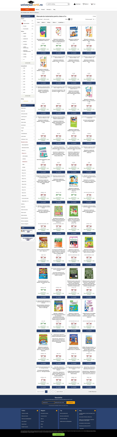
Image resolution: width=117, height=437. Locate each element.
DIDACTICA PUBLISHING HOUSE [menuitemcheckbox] (28, 51)
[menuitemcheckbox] (28, 101)
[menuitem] (28, 9)
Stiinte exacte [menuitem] (23, 212)
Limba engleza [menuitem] (25, 156)
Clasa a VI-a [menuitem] (24, 178)
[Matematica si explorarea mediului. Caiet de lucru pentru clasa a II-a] (73, 186)
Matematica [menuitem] (24, 161)
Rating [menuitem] (48, 22)
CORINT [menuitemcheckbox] (28, 36)
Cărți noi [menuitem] (37, 9)
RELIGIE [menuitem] (23, 167)
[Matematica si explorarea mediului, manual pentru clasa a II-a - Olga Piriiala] (73, 247)
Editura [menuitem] (54, 22)
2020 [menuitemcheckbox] (28, 73)
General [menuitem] (43, 22)
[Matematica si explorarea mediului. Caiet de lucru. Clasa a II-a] (73, 127)
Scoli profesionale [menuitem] (25, 198)
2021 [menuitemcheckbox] (28, 70)
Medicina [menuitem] (22, 204)
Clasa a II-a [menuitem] (24, 153)
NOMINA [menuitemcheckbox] (28, 54)
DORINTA (43, 162)
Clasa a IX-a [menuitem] (24, 187)
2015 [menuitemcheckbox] (28, 87)
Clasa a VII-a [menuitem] (24, 181)
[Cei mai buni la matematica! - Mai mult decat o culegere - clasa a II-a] (58, 87)
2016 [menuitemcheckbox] (28, 84)
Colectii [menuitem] (22, 127)
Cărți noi (42, 418)
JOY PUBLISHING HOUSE (73, 321)
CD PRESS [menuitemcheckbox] (28, 44)
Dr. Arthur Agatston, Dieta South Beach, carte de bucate (87, 414)
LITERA (89, 162)
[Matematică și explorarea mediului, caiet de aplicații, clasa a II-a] (43, 278)
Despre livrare (24, 424)
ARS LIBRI (58, 133)
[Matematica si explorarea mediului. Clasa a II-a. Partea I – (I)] (58, 57)
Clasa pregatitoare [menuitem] (25, 144)
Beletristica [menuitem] (23, 119)
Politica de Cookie (90, 430)
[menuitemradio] (72, 19)
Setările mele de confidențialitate (65, 421)
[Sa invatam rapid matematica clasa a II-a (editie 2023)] (89, 117)
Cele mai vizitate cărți (63, 418)
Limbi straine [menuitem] (23, 136)
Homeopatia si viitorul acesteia (84, 423)
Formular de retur (44, 416)
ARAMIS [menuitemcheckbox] (28, 33)
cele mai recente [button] (46, 19)
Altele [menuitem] (23, 164)
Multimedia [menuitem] (23, 206)
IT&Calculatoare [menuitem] (24, 133)
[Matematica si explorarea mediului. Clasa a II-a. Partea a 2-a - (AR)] (43, 117)
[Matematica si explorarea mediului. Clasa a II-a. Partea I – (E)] (89, 57)
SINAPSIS (43, 103)
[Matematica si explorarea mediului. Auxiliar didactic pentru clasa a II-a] (58, 176)
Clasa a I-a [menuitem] (23, 150)
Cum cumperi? (24, 421)
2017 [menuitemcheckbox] (28, 81)
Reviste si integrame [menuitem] (24, 223)
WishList (86, 4)
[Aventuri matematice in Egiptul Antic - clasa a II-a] (43, 247)
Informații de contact (44, 413)
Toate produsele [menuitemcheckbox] (28, 23)
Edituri (42, 424)
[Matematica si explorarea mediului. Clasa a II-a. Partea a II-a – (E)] (43, 67)
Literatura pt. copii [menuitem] (24, 139)
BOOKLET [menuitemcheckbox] (28, 41)
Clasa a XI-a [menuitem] (24, 192)
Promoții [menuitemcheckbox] (28, 26)
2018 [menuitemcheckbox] (28, 78)
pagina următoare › (60, 391)
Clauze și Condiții (31, 431)
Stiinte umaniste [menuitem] (24, 215)
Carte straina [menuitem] (23, 108)
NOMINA (72, 353)
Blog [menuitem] (54, 9)
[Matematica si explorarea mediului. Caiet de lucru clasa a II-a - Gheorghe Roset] (89, 207)
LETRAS (72, 287)
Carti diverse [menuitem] (23, 125)
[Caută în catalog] (68, 4)
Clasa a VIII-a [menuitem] (24, 184)
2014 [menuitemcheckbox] (28, 89)
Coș (93, 4)
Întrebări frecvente (25, 426)
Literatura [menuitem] (24, 158)
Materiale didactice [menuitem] (24, 218)
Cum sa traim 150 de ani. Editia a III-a (85, 416)
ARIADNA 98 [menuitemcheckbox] (28, 38)
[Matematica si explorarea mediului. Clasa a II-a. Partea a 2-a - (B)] (88, 97)
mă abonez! (70, 402)
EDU (42, 321)
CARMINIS (42, 192)
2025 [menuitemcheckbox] (28, 68)
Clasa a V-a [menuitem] (24, 175)
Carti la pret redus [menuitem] (24, 113)
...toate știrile (81, 428)
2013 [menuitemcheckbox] (28, 92)
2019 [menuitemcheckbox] (28, 76)
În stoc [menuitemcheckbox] (28, 20)
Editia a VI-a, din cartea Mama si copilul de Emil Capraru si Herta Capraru (86, 420)
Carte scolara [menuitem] (23, 122)
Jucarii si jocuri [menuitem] (24, 116)
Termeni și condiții (25, 413)
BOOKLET (43, 43)
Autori (42, 426)
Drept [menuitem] (22, 130)
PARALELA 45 (74, 103)
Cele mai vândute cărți (64, 413)
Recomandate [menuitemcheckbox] (28, 28)
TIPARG (88, 377)
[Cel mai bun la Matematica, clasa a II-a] (43, 157)
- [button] (33, 16)
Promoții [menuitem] (43, 9)
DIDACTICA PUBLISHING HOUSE (88, 321)
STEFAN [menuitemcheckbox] (28, 56)
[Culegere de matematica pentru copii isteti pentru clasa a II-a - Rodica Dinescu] (73, 368)
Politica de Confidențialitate (26, 418)
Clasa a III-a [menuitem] (24, 170)
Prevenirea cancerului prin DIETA (84, 425)
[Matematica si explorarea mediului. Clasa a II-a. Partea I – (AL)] (73, 57)
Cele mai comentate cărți (64, 416)
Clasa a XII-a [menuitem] (24, 195)
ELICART (89, 43)
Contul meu (78, 4)
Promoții (42, 421)
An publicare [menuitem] (60, 22)
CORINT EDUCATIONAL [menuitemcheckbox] (28, 47)
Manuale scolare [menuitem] (24, 142)
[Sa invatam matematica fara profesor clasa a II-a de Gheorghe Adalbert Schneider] (58, 270)
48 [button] (93, 19)
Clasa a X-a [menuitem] (24, 189)
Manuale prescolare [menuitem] (25, 147)
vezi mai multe (27, 62)
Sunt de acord (58, 434)
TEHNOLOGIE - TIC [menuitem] (25, 201)
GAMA (74, 43)
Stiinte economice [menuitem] (24, 209)
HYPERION (89, 133)
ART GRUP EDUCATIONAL (88, 192)
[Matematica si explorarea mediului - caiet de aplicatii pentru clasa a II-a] (43, 87)
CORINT (57, 43)
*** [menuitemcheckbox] (28, 59)
